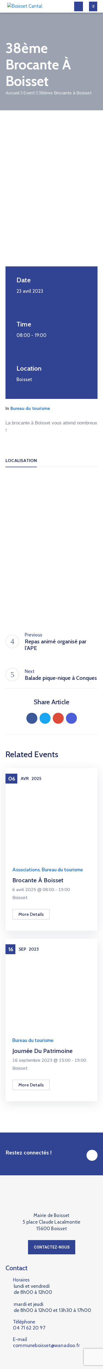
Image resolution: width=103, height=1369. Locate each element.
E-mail (46, 1342)
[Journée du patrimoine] (51, 984)
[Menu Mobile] (78, 6)
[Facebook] (31, 718)
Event (29, 93)
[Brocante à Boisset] (51, 782)
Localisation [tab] (21, 460)
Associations (26, 870)
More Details (31, 914)
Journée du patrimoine (42, 1051)
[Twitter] (45, 718)
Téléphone (29, 1325)
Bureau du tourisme (30, 408)
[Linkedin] (71, 718)
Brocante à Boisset (38, 880)
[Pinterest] (58, 718)
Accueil (12, 93)
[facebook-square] (92, 1155)
